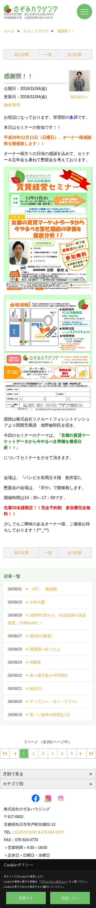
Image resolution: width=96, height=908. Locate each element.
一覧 (48, 54)
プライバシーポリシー (53, 881)
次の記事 (74, 54)
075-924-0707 (52, 832)
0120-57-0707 (26, 832)
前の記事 (21, 54)
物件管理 (12, 105)
